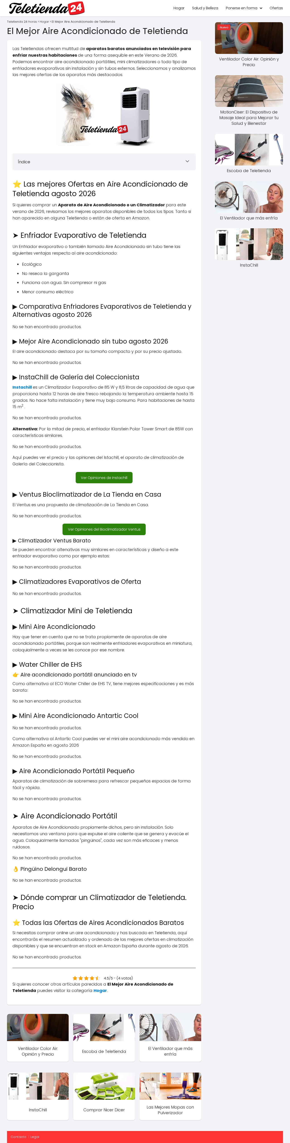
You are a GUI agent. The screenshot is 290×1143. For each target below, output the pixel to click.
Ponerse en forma (241, 8)
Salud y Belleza (205, 8)
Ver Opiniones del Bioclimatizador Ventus (104, 529)
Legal (35, 1137)
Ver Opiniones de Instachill (104, 477)
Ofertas (276, 8)
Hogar (179, 8)
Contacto (18, 1137)
